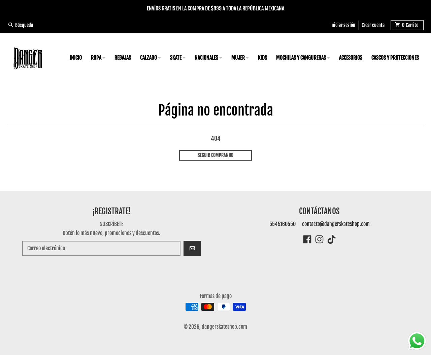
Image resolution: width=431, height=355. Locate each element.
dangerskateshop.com (224, 326)
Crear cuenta (373, 25)
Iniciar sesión (342, 25)
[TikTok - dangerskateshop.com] (331, 239)
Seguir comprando (215, 155)
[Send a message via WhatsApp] (417, 341)
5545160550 (282, 224)
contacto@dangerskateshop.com (336, 224)
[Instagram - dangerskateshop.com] (319, 239)
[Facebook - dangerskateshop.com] (307, 239)
